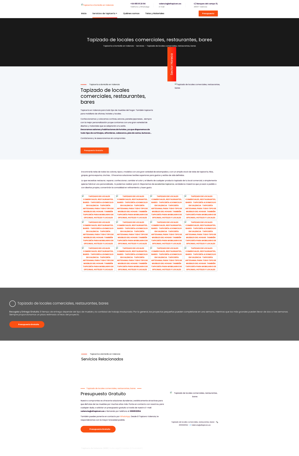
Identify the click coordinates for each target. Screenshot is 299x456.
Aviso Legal (115, 448)
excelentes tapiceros (164, 184)
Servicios (140, 46)
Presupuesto (208, 13)
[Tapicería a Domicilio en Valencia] (97, 5)
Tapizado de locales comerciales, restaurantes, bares (63, 303)
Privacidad (136, 448)
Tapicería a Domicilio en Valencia (118, 46)
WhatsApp (125, 416)
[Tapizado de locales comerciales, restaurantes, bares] (12, 304)
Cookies (125, 448)
